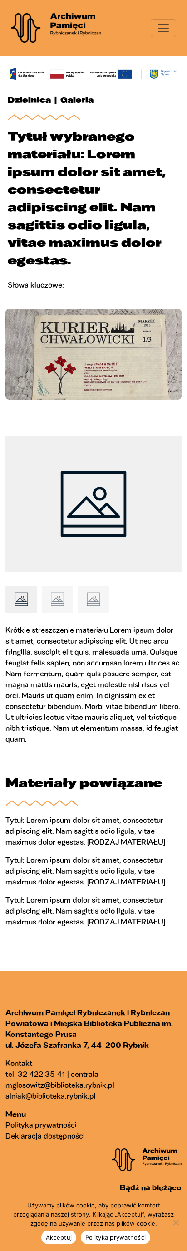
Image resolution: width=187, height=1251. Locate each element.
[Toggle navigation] (163, 28)
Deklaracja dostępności (45, 1135)
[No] (175, 1222)
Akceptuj (59, 1237)
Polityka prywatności (41, 1124)
